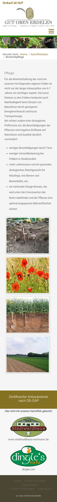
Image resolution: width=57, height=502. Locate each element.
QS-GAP (33, 400)
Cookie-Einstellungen (22, 488)
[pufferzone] (28, 355)
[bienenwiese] (28, 275)
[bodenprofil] (28, 315)
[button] (51, 31)
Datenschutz (30, 484)
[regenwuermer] (28, 236)
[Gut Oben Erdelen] (28, 16)
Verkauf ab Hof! (12, 3)
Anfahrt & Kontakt (35, 480)
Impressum (44, 488)
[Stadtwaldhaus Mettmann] (28, 426)
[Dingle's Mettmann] (28, 455)
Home (17, 480)
